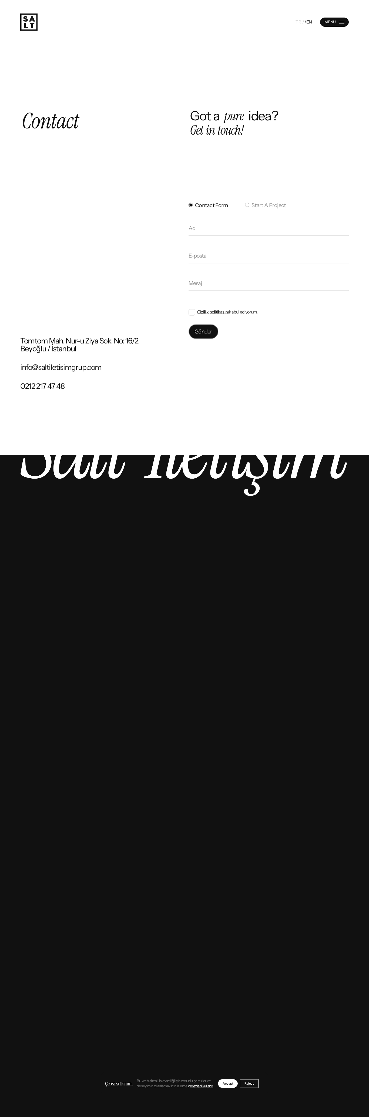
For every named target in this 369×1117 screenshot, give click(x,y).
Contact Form (211, 205)
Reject (249, 1083)
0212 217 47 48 (42, 386)
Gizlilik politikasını (213, 312)
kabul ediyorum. (227, 311)
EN (309, 22)
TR (298, 22)
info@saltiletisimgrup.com (61, 367)
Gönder (203, 331)
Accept (228, 1083)
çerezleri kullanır (200, 1086)
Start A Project (268, 205)
